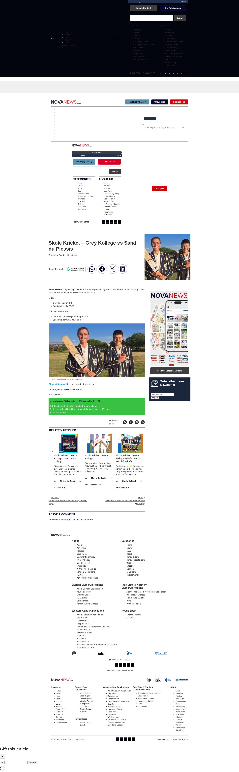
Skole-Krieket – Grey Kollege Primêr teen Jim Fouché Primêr (129, 458)
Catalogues (159, 102)
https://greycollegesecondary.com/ (65, 389)
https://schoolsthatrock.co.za (80, 384)
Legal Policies (79, 739)
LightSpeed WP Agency (125, 670)
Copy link (32, 763)
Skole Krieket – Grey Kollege (96, 457)
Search (180, 18)
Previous (55, 497)
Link (2, 762)
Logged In (69, 519)
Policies (127, 660)
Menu (53, 39)
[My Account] (132, 1)
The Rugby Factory (137, 102)
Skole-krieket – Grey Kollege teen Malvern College (65, 458)
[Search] (182, 128)
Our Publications (173, 8)
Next (140, 497)
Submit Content (143, 8)
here (57, 409)
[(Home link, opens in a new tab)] (62, 680)
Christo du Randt (56, 255)
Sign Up (155, 398)
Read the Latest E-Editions (169, 370)
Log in (139, 1)
